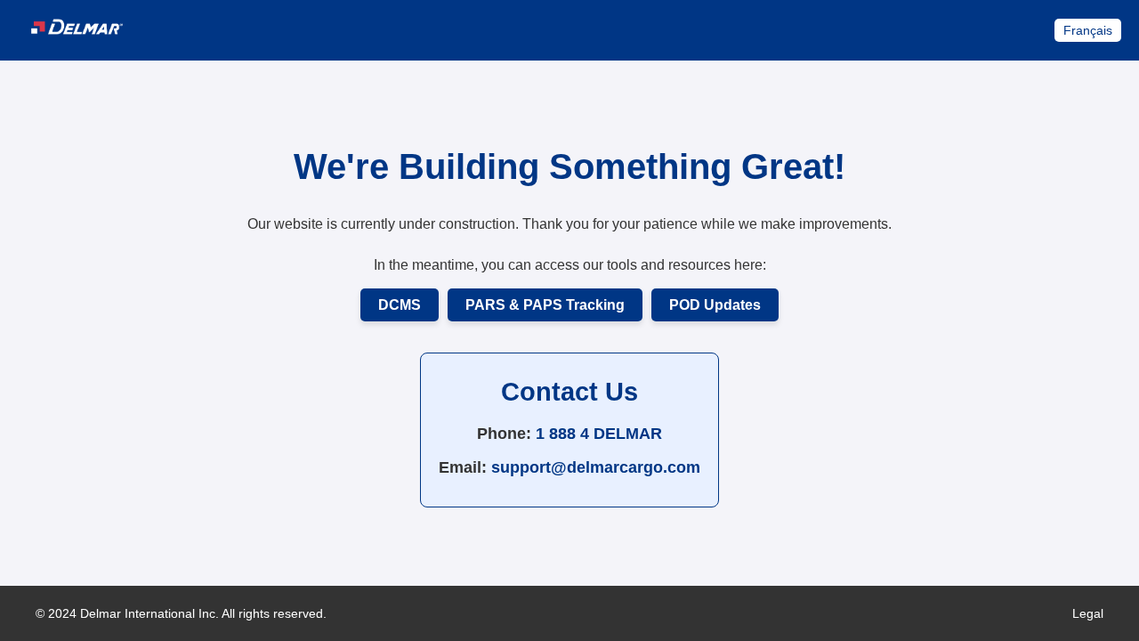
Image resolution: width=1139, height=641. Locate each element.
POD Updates (715, 304)
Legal (1087, 613)
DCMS (399, 304)
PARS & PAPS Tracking (545, 304)
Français (1087, 30)
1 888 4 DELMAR (599, 433)
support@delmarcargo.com (595, 467)
